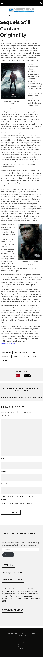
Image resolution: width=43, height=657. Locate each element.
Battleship (6, 352)
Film (33, 352)
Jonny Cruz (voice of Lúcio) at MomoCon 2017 (22, 594)
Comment (5, 416)
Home (3, 16)
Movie (35, 356)
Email (4, 471)
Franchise (6, 356)
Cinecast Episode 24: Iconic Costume (21, 397)
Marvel (26, 356)
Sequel (5, 360)
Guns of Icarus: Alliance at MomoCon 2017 (20, 596)
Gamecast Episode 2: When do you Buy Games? (21, 390)
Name (3, 459)
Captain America (21, 352)
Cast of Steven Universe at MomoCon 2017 (21, 591)
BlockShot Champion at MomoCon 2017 (20, 589)
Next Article (21, 394)
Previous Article (22, 386)
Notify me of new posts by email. (18, 503)
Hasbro (17, 356)
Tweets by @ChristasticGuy (12, 572)
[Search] (41, 3)
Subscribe (8, 555)
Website (4, 484)
